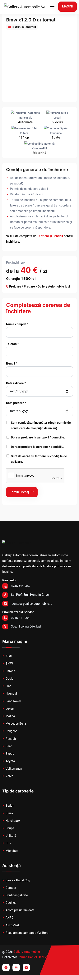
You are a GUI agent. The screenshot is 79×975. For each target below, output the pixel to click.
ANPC (9, 917)
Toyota (10, 761)
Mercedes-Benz (15, 723)
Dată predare (16, 403)
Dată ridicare (16, 383)
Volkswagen (13, 768)
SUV (8, 843)
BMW (9, 663)
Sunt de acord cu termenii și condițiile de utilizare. (39, 459)
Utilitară (10, 835)
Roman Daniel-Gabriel (33, 957)
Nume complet (17, 324)
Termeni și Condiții (50, 236)
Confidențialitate (16, 895)
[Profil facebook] (6, 967)
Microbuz (11, 851)
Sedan (9, 805)
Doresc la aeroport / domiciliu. (38, 437)
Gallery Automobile (26, 952)
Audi (8, 656)
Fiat (8, 686)
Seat (8, 746)
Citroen (10, 671)
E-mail (11, 363)
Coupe (9, 828)
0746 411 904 (20, 586)
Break (9, 813)
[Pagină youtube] (26, 967)
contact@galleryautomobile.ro (31, 603)
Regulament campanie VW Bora (27, 933)
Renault (10, 739)
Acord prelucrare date (19, 910)
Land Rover (13, 701)
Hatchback (12, 821)
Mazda (10, 716)
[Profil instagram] (16, 967)
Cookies (10, 903)
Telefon (12, 344)
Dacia (9, 678)
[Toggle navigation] (52, 6)
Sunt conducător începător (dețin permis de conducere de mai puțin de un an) (41, 425)
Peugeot (11, 731)
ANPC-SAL (12, 925)
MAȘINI (67, 6)
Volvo (9, 776)
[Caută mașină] (43, 6)
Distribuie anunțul (24, 27)
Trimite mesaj (20, 492)
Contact (10, 888)
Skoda (9, 753)
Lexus (9, 708)
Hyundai (11, 693)
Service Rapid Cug (17, 880)
